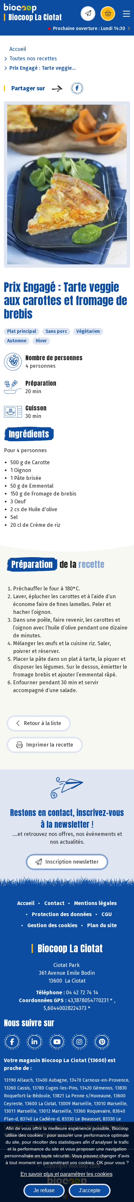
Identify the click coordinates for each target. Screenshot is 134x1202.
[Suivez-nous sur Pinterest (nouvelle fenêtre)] (102, 1042)
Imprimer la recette (49, 745)
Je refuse (44, 1190)
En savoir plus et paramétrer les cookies (66, 1174)
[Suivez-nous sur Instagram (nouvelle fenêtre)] (79, 1042)
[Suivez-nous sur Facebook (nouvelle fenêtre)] (12, 1042)
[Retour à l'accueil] (20, 8)
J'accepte (89, 1190)
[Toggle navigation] (126, 16)
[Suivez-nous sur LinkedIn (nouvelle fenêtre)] (34, 1042)
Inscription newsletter (72, 862)
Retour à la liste (42, 723)
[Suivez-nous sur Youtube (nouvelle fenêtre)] (57, 1042)
